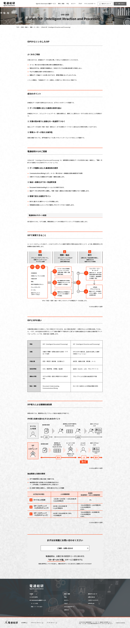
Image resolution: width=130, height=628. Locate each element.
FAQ (68, 3)
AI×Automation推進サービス (38, 600)
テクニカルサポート (90, 3)
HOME (31, 594)
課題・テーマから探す (36, 606)
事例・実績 (67, 594)
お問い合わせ (91, 597)
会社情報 (23, 622)
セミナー (73, 3)
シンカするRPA (34, 597)
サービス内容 (34, 603)
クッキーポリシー (51, 622)
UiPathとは (91, 603)
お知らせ (66, 610)
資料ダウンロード (92, 594)
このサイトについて (93, 600)
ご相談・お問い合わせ (65, 548)
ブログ (80, 3)
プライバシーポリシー (36, 622)
